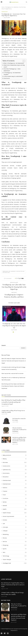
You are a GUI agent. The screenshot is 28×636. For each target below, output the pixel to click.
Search (4, 345)
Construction (14, 466)
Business (14, 462)
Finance (14, 491)
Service (14, 541)
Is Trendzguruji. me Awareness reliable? (12, 73)
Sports (14, 548)
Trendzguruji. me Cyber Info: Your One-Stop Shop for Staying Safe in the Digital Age (14, 325)
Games (14, 502)
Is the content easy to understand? (13, 76)
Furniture (14, 498)
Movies (14, 538)
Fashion (14, 487)
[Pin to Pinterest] (21, 278)
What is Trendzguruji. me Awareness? (13, 63)
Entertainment (14, 480)
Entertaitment (14, 484)
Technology (14, 556)
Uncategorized (14, 563)
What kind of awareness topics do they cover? (14, 66)
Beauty (14, 458)
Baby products (14, 455)
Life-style (14, 527)
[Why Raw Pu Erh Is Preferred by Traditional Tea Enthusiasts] (6, 430)
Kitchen (14, 520)
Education (14, 476)
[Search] (26, 2)
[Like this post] (16, 278)
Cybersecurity (14, 469)
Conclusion (7, 78)
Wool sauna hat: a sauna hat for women (12, 373)
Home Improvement (14, 516)
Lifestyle (14, 530)
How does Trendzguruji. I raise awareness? (12, 69)
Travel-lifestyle (14, 559)
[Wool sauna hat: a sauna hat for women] (6, 421)
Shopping (14, 545)
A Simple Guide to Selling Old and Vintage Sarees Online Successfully (13, 411)
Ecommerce (14, 473)
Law (14, 523)
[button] (3, 319)
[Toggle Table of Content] (23, 61)
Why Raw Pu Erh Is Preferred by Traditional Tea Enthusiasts (19, 429)
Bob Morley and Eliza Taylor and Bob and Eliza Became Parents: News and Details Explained (13, 386)
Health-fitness (14, 512)
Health (14, 509)
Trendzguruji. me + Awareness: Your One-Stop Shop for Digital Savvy (13, 272)
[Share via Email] (22, 278)
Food (14, 494)
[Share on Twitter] (19, 278)
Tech (14, 552)
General (14, 505)
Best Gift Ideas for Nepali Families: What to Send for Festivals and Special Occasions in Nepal (14, 361)
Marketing (14, 534)
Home (3, 7)
